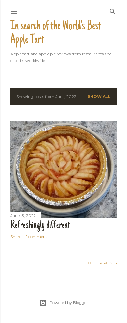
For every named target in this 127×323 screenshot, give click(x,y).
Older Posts (102, 262)
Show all (99, 96)
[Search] (113, 10)
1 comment (36, 236)
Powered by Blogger (68, 302)
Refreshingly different (40, 225)
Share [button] (15, 236)
